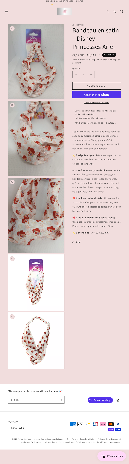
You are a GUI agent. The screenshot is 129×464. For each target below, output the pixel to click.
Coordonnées (115, 442)
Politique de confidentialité (83, 439)
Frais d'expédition (94, 59)
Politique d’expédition (53, 442)
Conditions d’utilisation (31, 442)
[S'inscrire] (60, 400)
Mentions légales (100, 442)
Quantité (76, 68)
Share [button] (78, 242)
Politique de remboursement (109, 439)
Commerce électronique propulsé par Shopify (50, 439)
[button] (6, 11)
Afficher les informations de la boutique (95, 122)
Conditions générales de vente (77, 442)
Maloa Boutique (24, 439)
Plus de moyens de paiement (96, 102)
